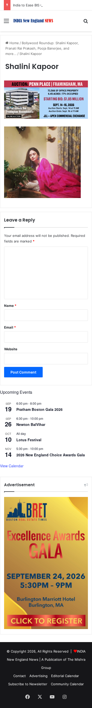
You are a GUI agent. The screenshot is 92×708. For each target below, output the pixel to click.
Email (10, 327)
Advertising (38, 676)
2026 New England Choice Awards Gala (50, 454)
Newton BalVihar (30, 424)
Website (10, 349)
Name (10, 306)
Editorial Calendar (65, 676)
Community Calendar (67, 684)
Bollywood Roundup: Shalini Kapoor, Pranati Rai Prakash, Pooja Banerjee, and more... (42, 48)
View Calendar (12, 465)
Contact (19, 676)
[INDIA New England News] (33, 21)
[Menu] (6, 22)
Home (13, 43)
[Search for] (85, 22)
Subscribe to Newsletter (27, 684)
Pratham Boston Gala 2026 (39, 409)
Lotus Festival (28, 439)
